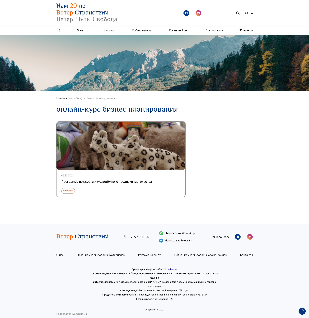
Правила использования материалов (101, 255)
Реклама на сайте (149, 255)
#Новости (68, 190)
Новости (108, 30)
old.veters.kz (170, 269)
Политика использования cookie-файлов (200, 255)
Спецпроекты (214, 30)
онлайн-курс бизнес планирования (92, 98)
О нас (80, 30)
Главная (61, 98)
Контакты (246, 30)
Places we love (178, 30)
